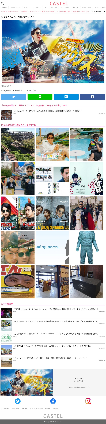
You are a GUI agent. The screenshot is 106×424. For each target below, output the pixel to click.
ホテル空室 (54, 7)
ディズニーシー (28, 7)
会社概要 (24, 408)
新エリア (75, 7)
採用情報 (55, 408)
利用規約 (47, 408)
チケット (38, 7)
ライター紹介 (5, 408)
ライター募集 (15, 408)
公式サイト (10, 86)
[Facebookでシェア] (92, 97)
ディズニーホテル (86, 7)
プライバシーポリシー (36, 408)
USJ (46, 7)
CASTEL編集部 (65, 7)
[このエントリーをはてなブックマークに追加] (66, 97)
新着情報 (4, 7)
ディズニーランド (15, 7)
